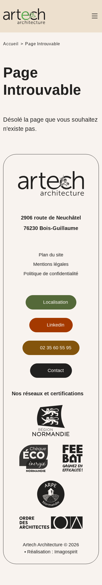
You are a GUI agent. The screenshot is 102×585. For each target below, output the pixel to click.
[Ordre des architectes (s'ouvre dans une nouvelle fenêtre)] (51, 522)
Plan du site (51, 254)
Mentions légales (51, 264)
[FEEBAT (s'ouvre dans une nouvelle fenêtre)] (73, 458)
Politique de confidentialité (51, 273)
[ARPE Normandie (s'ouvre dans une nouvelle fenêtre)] (51, 494)
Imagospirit (65, 551)
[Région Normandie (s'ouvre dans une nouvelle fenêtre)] (51, 420)
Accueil (11, 44)
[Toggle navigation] (94, 16)
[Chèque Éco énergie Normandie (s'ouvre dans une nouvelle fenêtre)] (33, 458)
